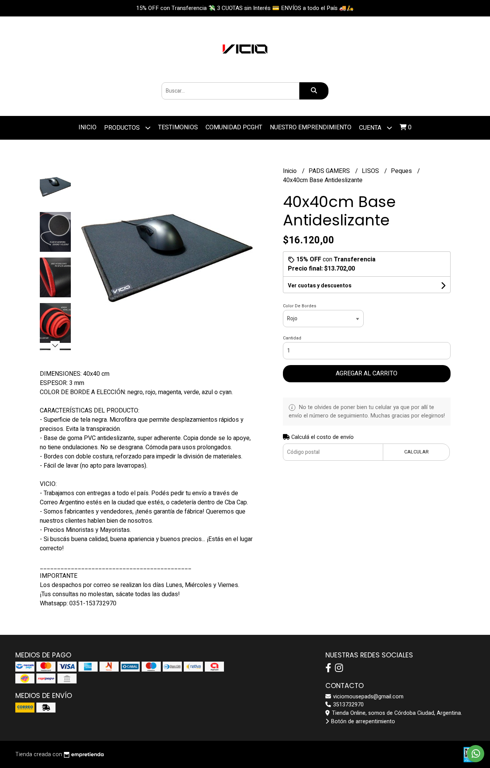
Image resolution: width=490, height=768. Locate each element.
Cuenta (371, 127)
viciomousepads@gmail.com (367, 697)
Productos (122, 127)
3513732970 (348, 705)
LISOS (371, 171)
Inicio (87, 127)
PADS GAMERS (330, 171)
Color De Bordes (299, 306)
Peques (402, 171)
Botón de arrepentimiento (362, 721)
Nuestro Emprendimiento (310, 127)
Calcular (416, 451)
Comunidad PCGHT (234, 127)
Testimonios (178, 127)
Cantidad (292, 338)
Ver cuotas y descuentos (319, 286)
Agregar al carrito (366, 373)
